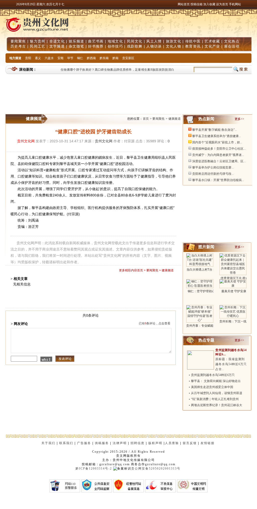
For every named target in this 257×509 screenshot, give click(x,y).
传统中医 (193, 41)
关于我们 (48, 443)
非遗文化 (57, 41)
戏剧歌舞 (134, 46)
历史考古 (18, 46)
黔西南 (91, 58)
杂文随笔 (76, 46)
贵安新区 (128, 58)
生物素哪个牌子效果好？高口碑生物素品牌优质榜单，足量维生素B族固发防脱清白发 (116, 69)
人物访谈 (154, 46)
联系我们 (66, 443)
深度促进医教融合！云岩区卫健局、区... (219, 161)
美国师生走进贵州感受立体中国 (212, 387)
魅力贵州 (37, 41)
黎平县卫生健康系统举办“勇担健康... (216, 136)
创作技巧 (115, 46)
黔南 (115, 58)
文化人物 (173, 46)
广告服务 (84, 443)
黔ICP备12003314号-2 (94, 468)
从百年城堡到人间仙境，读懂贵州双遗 (216, 393)
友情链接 (208, 443)
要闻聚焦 (18, 41)
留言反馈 (190, 443)
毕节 (70, 58)
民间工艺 (37, 46)
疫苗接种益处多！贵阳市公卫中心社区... (219, 148)
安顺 (60, 58)
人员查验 (172, 443)
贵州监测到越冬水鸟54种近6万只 (213, 375)
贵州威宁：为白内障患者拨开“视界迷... (218, 155)
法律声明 (120, 443)
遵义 (38, 58)
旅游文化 (173, 41)
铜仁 (80, 58)
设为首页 (222, 4)
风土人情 (154, 41)
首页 (146, 118)
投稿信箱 (196, 4)
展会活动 (231, 46)
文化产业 (212, 46)
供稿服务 (102, 443)
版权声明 (155, 443)
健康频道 (174, 118)
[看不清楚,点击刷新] (46, 359)
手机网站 (235, 4)
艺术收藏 (212, 41)
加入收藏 (209, 4)
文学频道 (57, 46)
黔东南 (104, 58)
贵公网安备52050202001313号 (155, 468)
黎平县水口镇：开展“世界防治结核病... (218, 180)
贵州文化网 (26, 141)
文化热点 (231, 41)
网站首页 (184, 4)
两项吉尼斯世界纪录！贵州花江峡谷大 (216, 405)
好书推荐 (95, 46)
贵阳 (28, 58)
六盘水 (49, 58)
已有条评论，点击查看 (154, 323)
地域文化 (115, 41)
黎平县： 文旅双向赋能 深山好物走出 (216, 381)
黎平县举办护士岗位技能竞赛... (213, 167)
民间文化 (134, 41)
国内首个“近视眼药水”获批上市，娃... (217, 142)
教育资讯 (193, 46)
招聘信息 (138, 443)
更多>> (239, 119)
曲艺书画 (95, 41)
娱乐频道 (76, 41)
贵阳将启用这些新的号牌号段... (213, 174)
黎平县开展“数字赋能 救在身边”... (214, 130)
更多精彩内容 (128, 270)
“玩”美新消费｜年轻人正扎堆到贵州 (215, 399)
